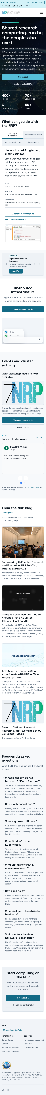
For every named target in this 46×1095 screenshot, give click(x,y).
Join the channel (33, 485)
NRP (4, 1023)
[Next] (26, 475)
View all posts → (8, 510)
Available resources (31, 1045)
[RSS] (3, 1087)
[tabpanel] (23, 195)
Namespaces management (34, 1037)
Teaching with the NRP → (15, 219)
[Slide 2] (24, 480)
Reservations (28, 1041)
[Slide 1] (21, 480)
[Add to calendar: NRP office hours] (28, 2)
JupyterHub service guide (23, 214)
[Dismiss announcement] (40, 263)
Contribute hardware (22, 1002)
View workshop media (22, 417)
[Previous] (20, 475)
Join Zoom (39, 2)
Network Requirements (10, 1045)
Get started (23, 77)
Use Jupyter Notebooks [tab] (12, 134)
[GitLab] (8, 1087)
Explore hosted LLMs (23, 84)
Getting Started (7, 1037)
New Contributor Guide (10, 1049)
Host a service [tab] (33, 142)
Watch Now (16, 268)
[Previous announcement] (6, 263)
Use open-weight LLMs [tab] (12, 142)
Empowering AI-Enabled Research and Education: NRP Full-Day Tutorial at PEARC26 (23, 563)
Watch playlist (23, 424)
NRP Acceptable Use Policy (12, 1027)
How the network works (23, 306)
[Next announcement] (34, 263)
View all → (40, 435)
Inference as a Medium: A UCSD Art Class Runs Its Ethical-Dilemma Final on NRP (21, 615)
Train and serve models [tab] (33, 135)
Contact (5, 1041)
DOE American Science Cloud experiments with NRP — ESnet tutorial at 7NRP (21, 672)
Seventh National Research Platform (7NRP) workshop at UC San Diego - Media (21, 728)
